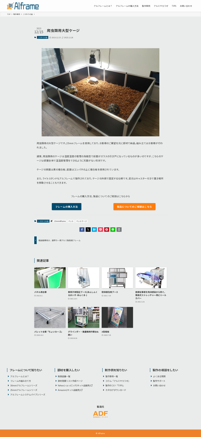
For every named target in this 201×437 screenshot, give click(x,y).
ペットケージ (81, 221)
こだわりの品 (42, 37)
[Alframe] (23, 5)
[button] (81, 229)
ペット (71, 221)
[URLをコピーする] (119, 229)
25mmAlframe (60, 221)
